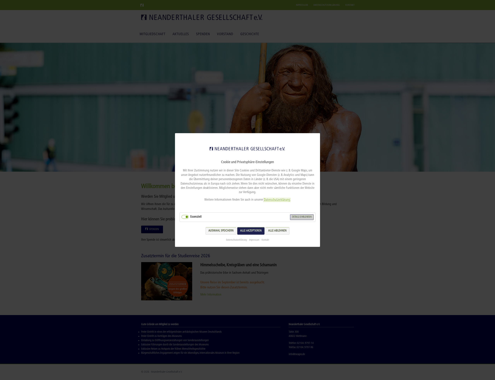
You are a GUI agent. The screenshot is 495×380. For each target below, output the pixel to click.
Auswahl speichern (221, 230)
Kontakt (265, 240)
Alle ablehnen (277, 230)
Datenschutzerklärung (277, 199)
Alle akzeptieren (251, 230)
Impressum (254, 240)
